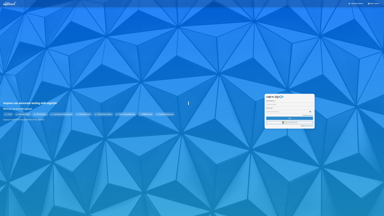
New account (307, 126)
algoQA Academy (357, 3)
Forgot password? (308, 115)
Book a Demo (374, 3)
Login (289, 118)
